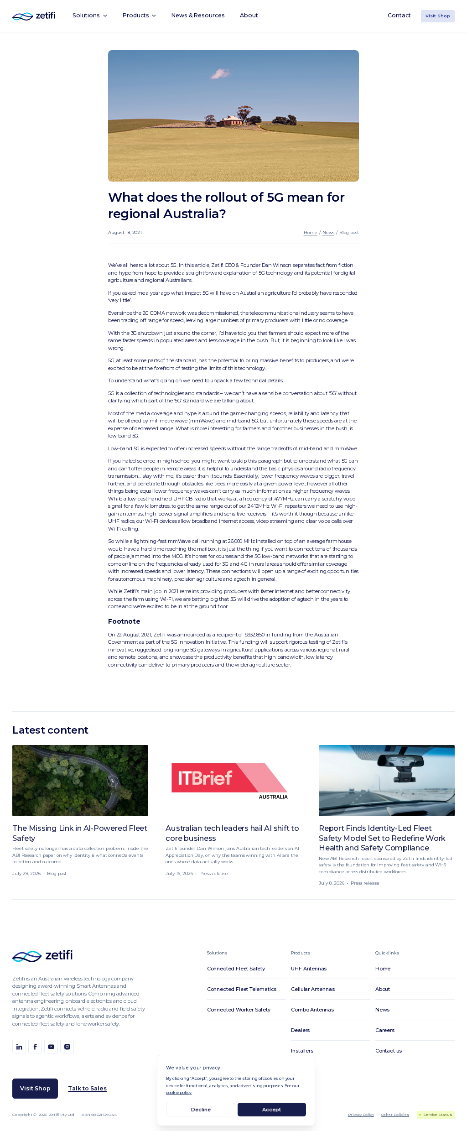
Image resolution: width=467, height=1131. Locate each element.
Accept (271, 1109)
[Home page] (42, 956)
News (328, 232)
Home (310, 232)
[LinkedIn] (19, 1046)
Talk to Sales (87, 1088)
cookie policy (179, 1092)
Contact (399, 15)
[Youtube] (50, 1046)
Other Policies (395, 1114)
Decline (201, 1109)
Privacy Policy (361, 1114)
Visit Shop (437, 15)
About (249, 15)
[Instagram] (66, 1046)
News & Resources (198, 15)
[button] (90, 16)
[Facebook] (35, 1046)
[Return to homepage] (33, 16)
